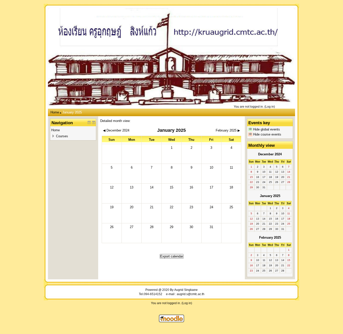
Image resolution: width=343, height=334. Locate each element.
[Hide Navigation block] (89, 122)
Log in (269, 106)
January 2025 (72, 112)
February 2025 (270, 237)
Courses (62, 136)
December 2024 (270, 154)
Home (54, 112)
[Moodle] (171, 321)
